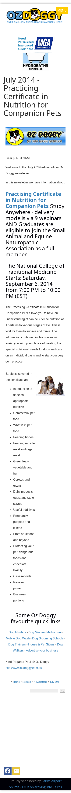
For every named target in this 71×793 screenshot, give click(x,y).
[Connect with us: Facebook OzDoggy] (8, 772)
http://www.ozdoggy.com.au (23, 667)
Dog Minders (17, 632)
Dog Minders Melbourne (44, 632)
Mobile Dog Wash (18, 638)
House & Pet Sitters (41, 644)
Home (16, 681)
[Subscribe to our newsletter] (16, 772)
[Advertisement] (35, 731)
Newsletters (41, 681)
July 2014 (55, 681)
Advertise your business (42, 650)
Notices (27, 681)
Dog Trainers (17, 644)
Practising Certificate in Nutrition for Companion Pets (33, 199)
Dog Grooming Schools (48, 638)
